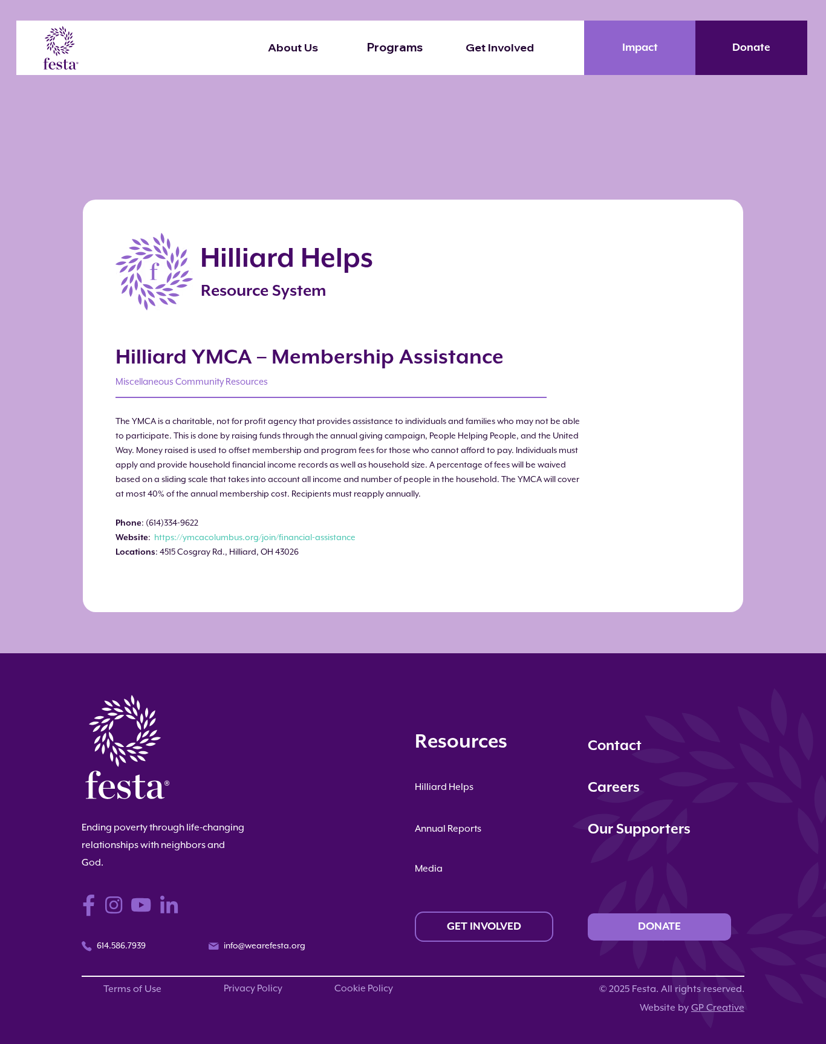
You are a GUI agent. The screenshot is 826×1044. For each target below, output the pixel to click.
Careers (614, 788)
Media (429, 869)
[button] (522, 47)
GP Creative (717, 1008)
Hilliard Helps (444, 787)
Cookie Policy (363, 989)
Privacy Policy (253, 989)
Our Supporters (639, 829)
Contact (615, 746)
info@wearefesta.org (264, 946)
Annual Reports (448, 829)
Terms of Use (132, 989)
